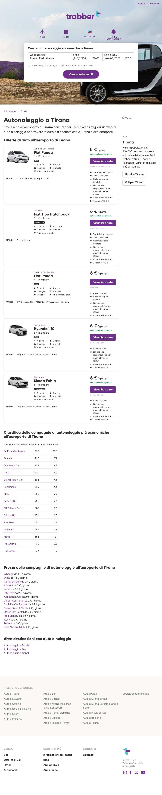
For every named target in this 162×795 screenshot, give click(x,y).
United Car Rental (14, 612)
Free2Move (10, 543)
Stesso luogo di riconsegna (44, 65)
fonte (125, 136)
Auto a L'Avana (13, 698)
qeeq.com (94, 288)
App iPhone (50, 770)
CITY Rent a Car (12, 508)
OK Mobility (10, 515)
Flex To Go (9, 522)
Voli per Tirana (134, 182)
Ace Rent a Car (11, 465)
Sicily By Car (10, 501)
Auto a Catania (12, 703)
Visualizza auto (103, 161)
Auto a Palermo (13, 719)
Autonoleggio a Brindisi (17, 645)
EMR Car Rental (13, 627)
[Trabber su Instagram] (125, 774)
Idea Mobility (11, 615)
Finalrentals (10, 551)
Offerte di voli (12, 759)
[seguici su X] (136, 774)
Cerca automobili (81, 74)
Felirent (8, 623)
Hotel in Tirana (134, 174)
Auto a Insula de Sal (94, 712)
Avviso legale (128, 766)
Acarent (8, 458)
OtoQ (6, 472)
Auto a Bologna (92, 717)
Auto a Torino (91, 722)
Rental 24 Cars (12, 581)
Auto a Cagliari (51, 698)
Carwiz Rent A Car (13, 479)
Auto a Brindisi (51, 717)
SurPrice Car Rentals (44, 149)
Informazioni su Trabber (58, 754)
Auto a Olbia (90, 693)
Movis (7, 536)
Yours (7, 589)
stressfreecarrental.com (100, 167)
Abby (6, 494)
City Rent (8, 529)
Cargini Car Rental (14, 600)
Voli (6, 754)
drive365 (38, 210)
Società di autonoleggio (136, 693)
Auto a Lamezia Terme (56, 722)
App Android (51, 764)
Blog (46, 759)
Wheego (9, 574)
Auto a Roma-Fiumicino (17, 708)
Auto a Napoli (11, 714)
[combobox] (49, 56)
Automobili (10, 770)
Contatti (88, 754)
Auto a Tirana (11, 693)
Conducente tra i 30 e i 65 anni (79, 65)
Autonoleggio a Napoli (16, 653)
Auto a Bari (49, 693)
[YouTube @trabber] (143, 774)
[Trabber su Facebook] (130, 774)
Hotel (7, 764)
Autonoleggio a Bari (15, 649)
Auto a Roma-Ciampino (56, 712)
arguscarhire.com (97, 343)
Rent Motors (40, 325)
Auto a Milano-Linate (95, 698)
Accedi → (154, 3)
